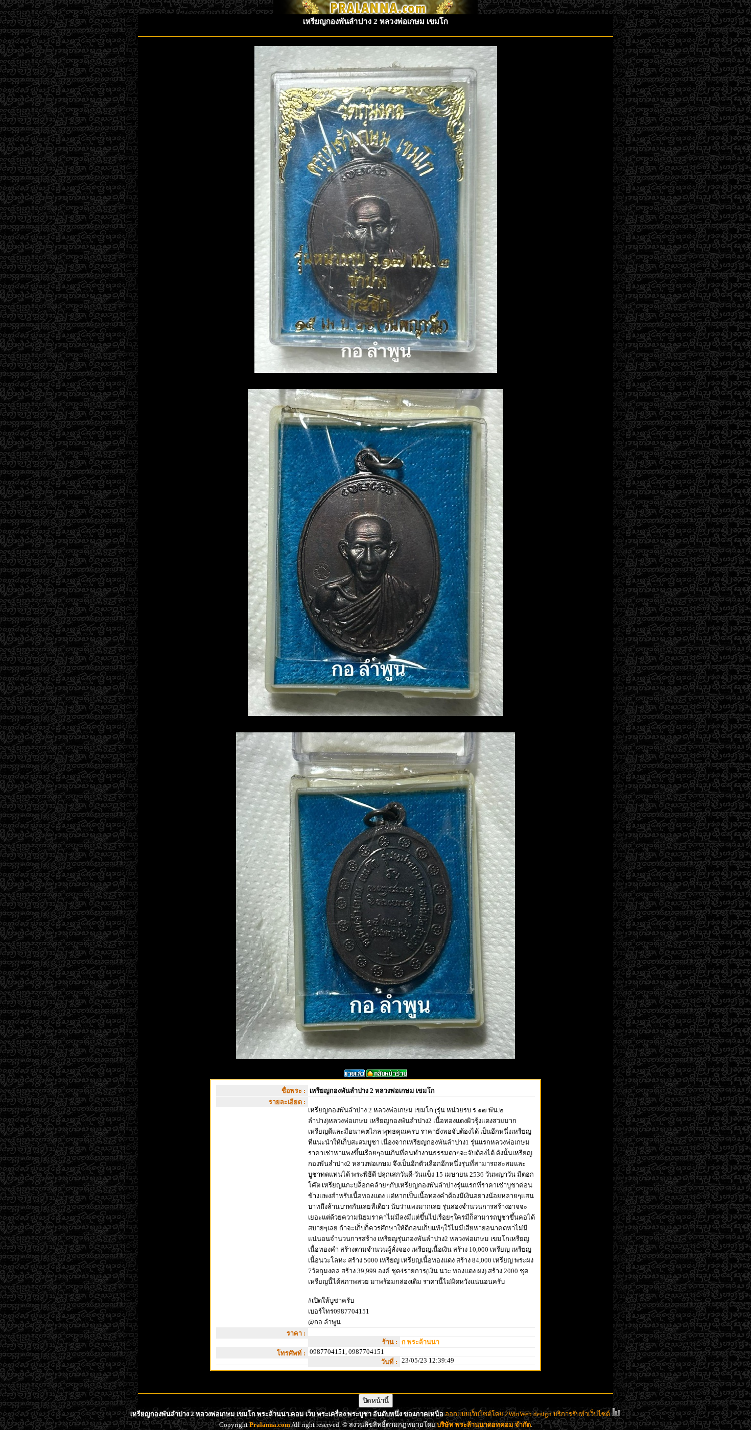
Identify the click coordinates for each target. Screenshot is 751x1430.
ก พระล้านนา (420, 1342)
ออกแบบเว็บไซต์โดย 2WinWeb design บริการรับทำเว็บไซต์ (527, 1414)
